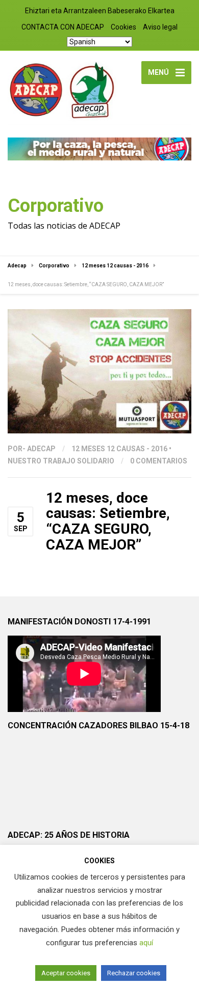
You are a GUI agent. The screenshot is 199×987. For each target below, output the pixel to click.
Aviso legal (160, 27)
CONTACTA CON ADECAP (62, 27)
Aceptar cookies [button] (65, 973)
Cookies (123, 27)
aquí (146, 942)
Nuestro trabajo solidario (61, 461)
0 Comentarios (158, 461)
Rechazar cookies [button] (133, 973)
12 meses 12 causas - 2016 (119, 449)
